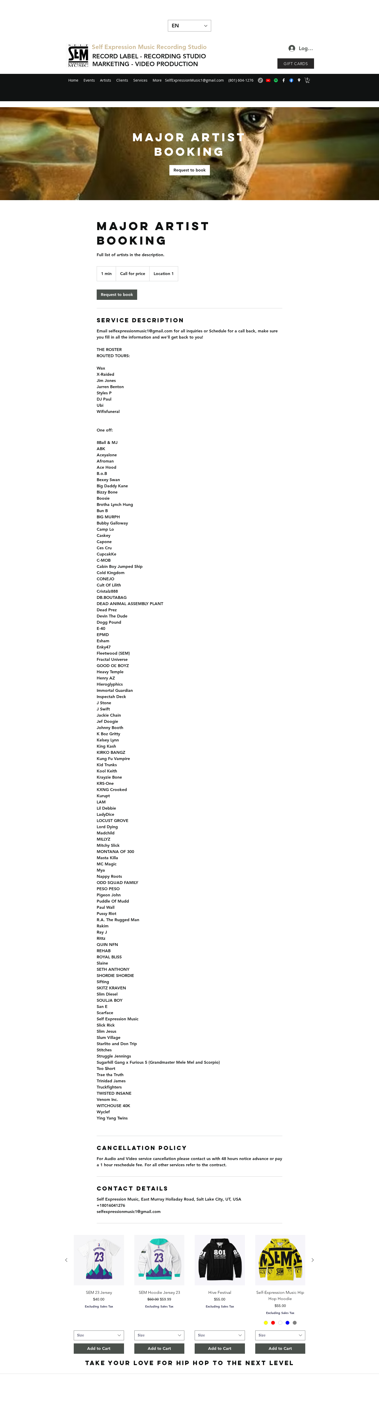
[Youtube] (268, 80)
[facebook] (283, 80)
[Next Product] (313, 1260)
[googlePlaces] (299, 80)
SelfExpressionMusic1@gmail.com (194, 80)
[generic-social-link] (291, 80)
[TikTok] (260, 80)
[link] (189, 170)
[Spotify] (275, 80)
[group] (189, 1294)
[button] (307, 80)
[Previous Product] (66, 1260)
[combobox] (99, 1335)
